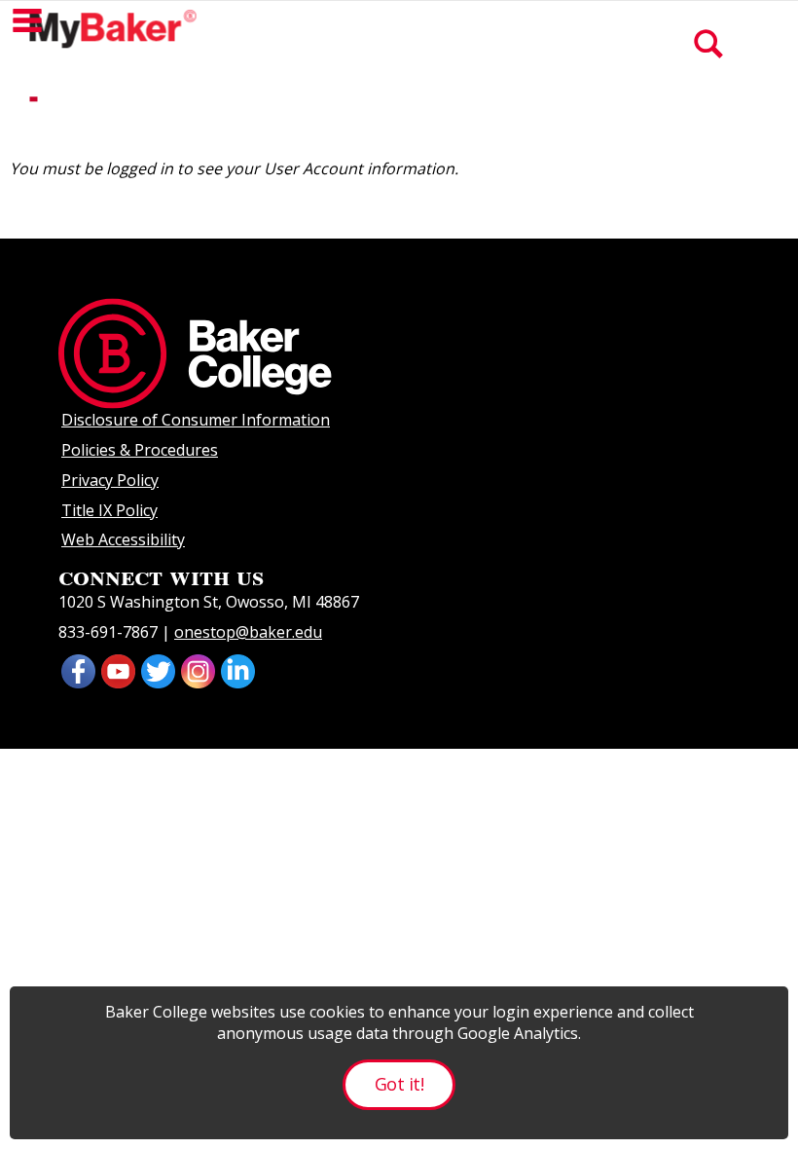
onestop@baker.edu (248, 632)
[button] (27, 20)
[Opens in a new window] (78, 669)
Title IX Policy (109, 510)
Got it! (399, 1083)
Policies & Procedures (139, 450)
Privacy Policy (110, 480)
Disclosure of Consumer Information (195, 419)
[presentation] (118, 669)
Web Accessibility (123, 539)
